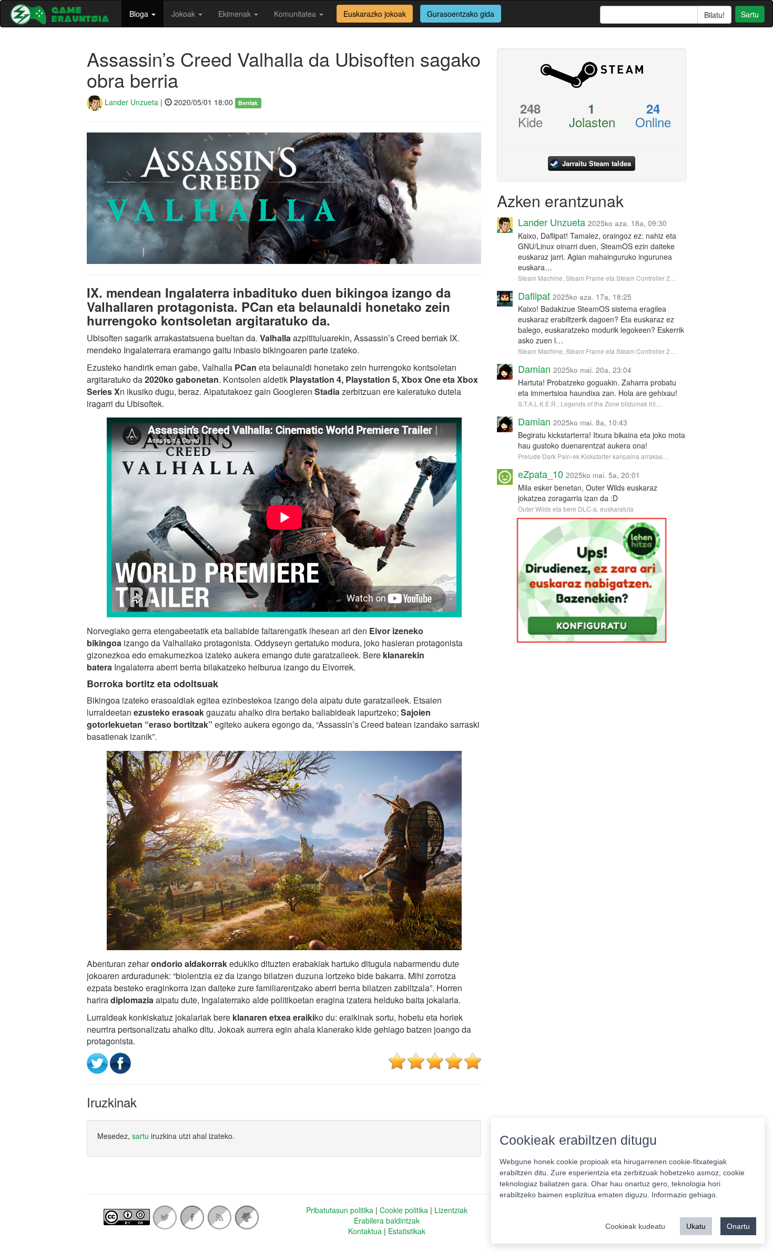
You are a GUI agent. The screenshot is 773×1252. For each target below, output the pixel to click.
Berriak (248, 103)
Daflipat (534, 295)
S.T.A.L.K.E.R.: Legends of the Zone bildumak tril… (590, 403)
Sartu (750, 14)
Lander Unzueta (130, 102)
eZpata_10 (540, 474)
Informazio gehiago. (685, 1194)
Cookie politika (404, 1210)
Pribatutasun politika (339, 1210)
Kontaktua (365, 1231)
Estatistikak (406, 1231)
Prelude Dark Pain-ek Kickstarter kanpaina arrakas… (593, 456)
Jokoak (184, 13)
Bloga (139, 13)
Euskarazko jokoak (374, 13)
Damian (534, 368)
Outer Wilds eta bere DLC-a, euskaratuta (576, 508)
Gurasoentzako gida (460, 13)
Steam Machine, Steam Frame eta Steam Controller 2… (597, 277)
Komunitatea (296, 13)
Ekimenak (235, 13)
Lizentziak (450, 1210)
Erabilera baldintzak (387, 1220)
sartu (140, 1136)
